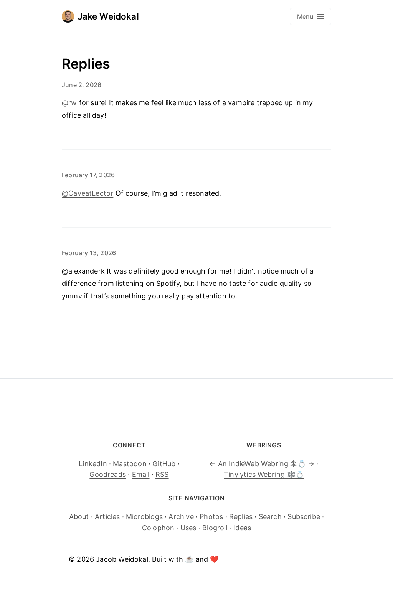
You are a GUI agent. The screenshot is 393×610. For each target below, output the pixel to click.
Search (270, 517)
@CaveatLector (87, 193)
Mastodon (129, 464)
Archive (180, 517)
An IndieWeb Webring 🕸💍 (262, 464)
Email (141, 474)
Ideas (242, 528)
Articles (107, 517)
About (79, 517)
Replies (241, 517)
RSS (162, 474)
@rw (69, 103)
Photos (211, 517)
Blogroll (214, 528)
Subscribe (303, 517)
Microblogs (144, 517)
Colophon (158, 528)
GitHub (163, 464)
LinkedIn (93, 464)
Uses (188, 528)
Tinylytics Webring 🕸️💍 (264, 474)
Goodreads (107, 474)
